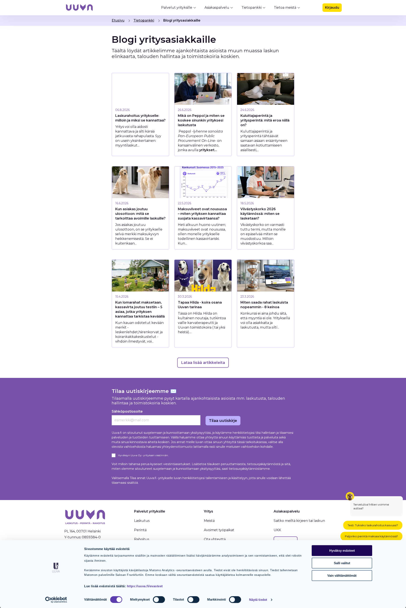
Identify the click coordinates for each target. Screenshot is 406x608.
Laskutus (142, 521)
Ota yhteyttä (215, 539)
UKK (277, 530)
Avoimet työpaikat (219, 530)
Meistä (209, 521)
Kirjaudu (332, 8)
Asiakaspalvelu (216, 8)
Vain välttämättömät (342, 575)
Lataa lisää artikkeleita (203, 362)
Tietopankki (251, 8)
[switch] (159, 599)
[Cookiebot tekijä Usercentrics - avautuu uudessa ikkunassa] (56, 600)
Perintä (140, 530)
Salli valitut (342, 563)
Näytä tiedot (258, 599)
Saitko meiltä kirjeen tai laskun (299, 521)
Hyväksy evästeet (342, 550)
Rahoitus (141, 539)
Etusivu (118, 20)
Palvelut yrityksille (176, 8)
